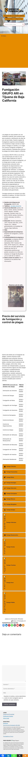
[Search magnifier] (23, 24)
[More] (23, 625)
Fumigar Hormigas (11, 482)
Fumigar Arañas (10, 547)
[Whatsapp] (12, 625)
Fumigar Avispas (10, 509)
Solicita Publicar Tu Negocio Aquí (14, 18)
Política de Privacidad (8, 714)
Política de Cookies (8, 716)
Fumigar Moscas (10, 499)
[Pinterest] (9, 625)
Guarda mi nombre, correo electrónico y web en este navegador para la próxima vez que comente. (15, 698)
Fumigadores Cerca (8, 736)
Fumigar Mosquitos (11, 504)
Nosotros (5, 723)
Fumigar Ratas (10, 477)
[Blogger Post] (14, 625)
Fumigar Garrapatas (11, 493)
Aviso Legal (6, 718)
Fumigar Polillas (10, 602)
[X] (20, 625)
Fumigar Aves (10, 582)
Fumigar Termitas (11, 565)
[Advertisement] (14, 53)
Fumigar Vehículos (11, 522)
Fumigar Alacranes (11, 488)
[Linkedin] (6, 625)
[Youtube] (17, 625)
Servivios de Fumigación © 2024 (11, 725)
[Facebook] (3, 625)
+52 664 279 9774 (15, 206)
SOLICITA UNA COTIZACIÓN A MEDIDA (14, 15)
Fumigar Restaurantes (12, 535)
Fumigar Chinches (11, 466)
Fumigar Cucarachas (11, 472)
